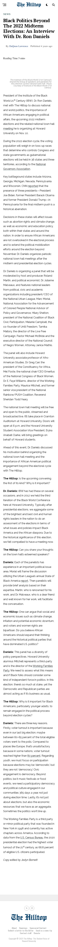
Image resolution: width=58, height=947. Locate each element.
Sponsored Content (38, 928)
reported (33, 186)
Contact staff (25, 933)
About (14, 928)
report (24, 580)
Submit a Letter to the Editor (21, 930)
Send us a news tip (44, 930)
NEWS (7, 14)
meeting (8, 128)
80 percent (33, 755)
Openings (23, 928)
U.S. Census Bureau (31, 837)
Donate (37, 933)
